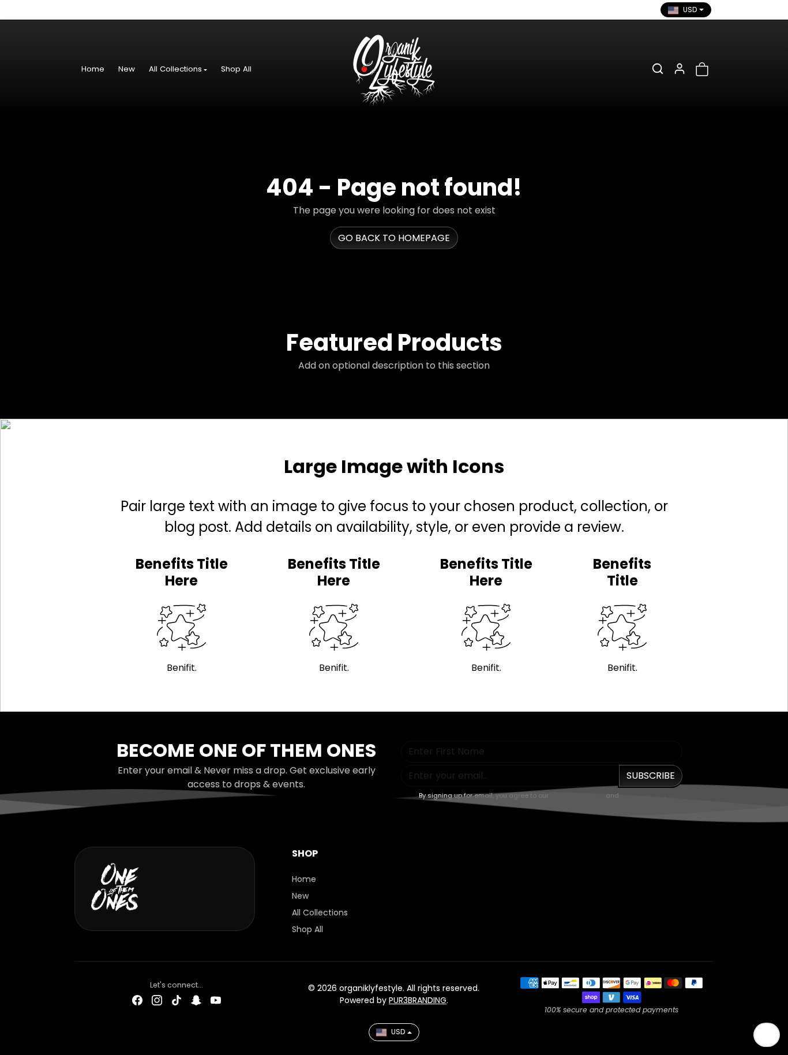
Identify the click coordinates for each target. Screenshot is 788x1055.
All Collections (320, 912)
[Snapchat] (143, 10)
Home (92, 68)
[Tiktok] (123, 10)
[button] (658, 68)
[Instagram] (104, 10)
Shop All (236, 68)
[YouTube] (162, 10)
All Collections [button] (175, 68)
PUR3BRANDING (417, 1000)
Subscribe (650, 775)
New (126, 68)
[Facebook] (84, 10)
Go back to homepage (394, 238)
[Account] (680, 68)
